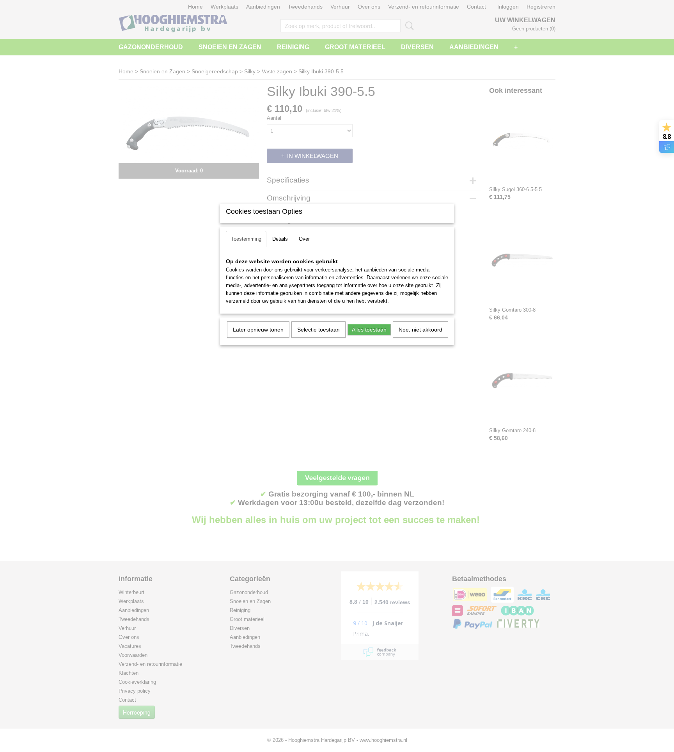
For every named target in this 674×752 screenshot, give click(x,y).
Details (280, 239)
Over (304, 239)
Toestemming (246, 239)
